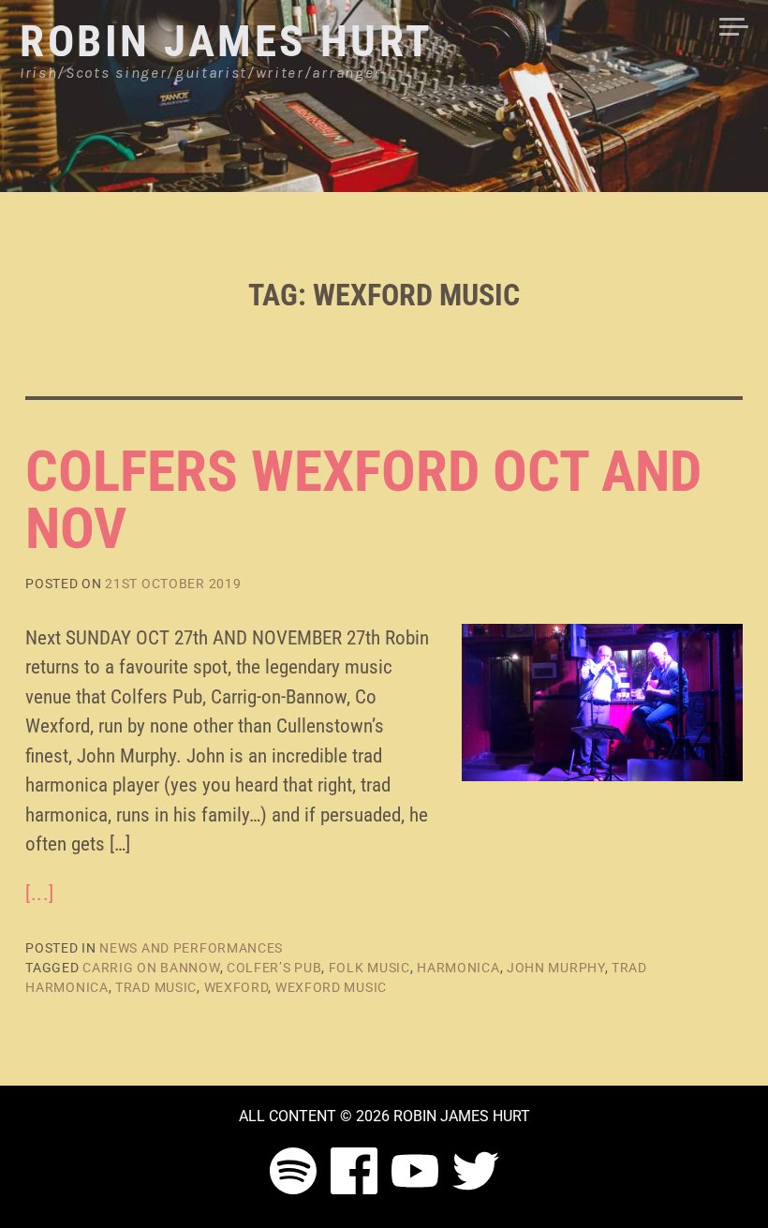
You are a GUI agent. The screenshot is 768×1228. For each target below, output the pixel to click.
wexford (236, 987)
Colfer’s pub (274, 967)
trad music (156, 987)
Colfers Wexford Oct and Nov (363, 500)
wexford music (331, 987)
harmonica (458, 967)
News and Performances (191, 947)
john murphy (556, 967)
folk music (369, 967)
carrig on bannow (150, 967)
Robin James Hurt (227, 41)
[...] (39, 893)
